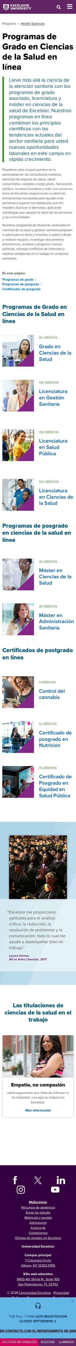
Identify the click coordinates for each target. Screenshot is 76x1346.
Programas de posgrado (20, 284)
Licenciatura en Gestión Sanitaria (53, 397)
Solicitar (48, 1342)
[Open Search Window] (59, 7)
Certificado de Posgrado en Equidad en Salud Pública (55, 786)
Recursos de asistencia (38, 1207)
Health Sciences (33, 23)
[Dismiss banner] (72, 1301)
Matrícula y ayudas (38, 1217)
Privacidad (61, 1292)
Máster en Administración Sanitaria (56, 621)
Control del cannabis (52, 694)
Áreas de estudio (38, 1212)
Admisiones (38, 1222)
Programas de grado (18, 279)
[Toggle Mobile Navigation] (71, 6)
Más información (38, 1110)
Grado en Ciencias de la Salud (55, 352)
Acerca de (38, 1227)
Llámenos (66, 1342)
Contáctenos (38, 1232)
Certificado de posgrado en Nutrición (55, 739)
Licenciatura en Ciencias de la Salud (56, 497)
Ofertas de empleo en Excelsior (38, 1238)
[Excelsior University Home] (15, 5)
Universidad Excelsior (35, 1292)
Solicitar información (19, 1342)
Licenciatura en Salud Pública (53, 447)
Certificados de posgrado (21, 289)
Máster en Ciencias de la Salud (55, 576)
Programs (9, 23)
